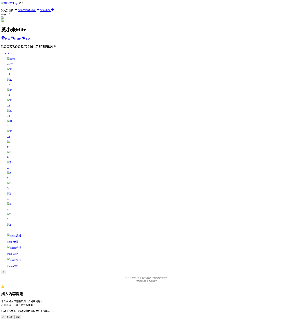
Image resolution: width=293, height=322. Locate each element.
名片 (28, 39)
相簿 (7, 39)
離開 (18, 317)
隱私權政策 (141, 281)
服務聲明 (153, 281)
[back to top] (3, 272)
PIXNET (135, 278)
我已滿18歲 (7, 317)
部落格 (18, 39)
